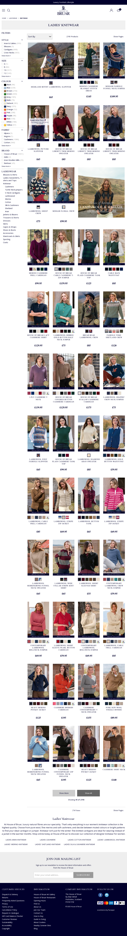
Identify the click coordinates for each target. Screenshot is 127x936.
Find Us (37, 904)
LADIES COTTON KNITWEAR (79, 840)
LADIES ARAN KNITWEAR (16, 840)
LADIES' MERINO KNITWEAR (16, 844)
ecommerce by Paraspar (106, 910)
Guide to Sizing (40, 919)
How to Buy (38, 916)
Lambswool (10, 196)
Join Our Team (39, 910)
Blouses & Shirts (10, 174)
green (12, 94)
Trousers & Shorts (11, 217)
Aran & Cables (12, 43)
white (12, 121)
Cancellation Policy (9, 910)
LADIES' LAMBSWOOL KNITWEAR (111, 840)
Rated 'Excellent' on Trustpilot (63, 2)
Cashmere (11, 139)
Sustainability (7, 922)
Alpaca (8, 133)
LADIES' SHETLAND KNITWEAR (47, 844)
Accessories (8, 233)
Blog (35, 928)
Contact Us (38, 913)
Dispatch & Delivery (10, 894)
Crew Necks (11, 52)
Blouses (9, 46)
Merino (8, 199)
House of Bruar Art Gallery (44, 894)
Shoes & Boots (9, 230)
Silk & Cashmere (12, 205)
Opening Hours (40, 900)
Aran (7, 211)
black (11, 84)
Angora (8, 136)
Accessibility (7, 925)
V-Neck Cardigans (12, 193)
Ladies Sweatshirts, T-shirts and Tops (12, 179)
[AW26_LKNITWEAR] (101, 192)
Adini (7, 157)
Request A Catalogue (10, 913)
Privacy (5, 904)
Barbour (9, 163)
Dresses (6, 220)
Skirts (5, 224)
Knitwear (7, 183)
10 (7, 70)
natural (12, 103)
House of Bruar (13, 154)
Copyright (6, 928)
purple (11, 115)
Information (41, 889)
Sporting (6, 239)
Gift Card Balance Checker (12, 916)
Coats (5, 242)
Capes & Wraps (9, 227)
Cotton (9, 142)
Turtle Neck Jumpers (14, 189)
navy (11, 106)
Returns (5, 897)
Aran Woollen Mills (13, 160)
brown (12, 90)
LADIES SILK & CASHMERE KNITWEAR (79, 844)
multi (11, 100)
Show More (64, 793)
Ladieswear (9, 171)
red (11, 118)
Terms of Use (7, 907)
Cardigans (11, 49)
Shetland (8, 208)
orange (12, 109)
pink (11, 112)
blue (11, 87)
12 (7, 73)
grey (11, 97)
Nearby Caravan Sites (42, 925)
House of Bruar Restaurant (44, 897)
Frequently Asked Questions (13, 900)
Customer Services (13, 889)
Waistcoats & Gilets (11, 236)
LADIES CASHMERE (47, 840)
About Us (37, 907)
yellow (11, 125)
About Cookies (40, 922)
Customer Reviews (9, 919)
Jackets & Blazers (10, 214)
